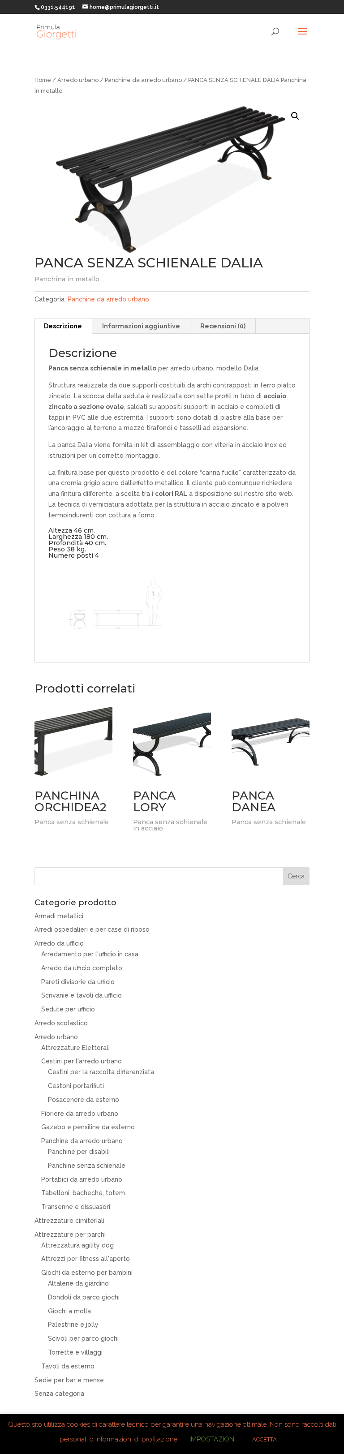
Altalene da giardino (78, 1283)
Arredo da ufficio (59, 943)
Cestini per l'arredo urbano (81, 1061)
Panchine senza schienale (86, 1165)
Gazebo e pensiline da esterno (88, 1127)
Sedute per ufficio (68, 1009)
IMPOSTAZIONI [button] (212, 1439)
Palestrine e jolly (73, 1324)
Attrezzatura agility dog (77, 1245)
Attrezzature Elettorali (75, 1047)
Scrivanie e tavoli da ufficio (81, 995)
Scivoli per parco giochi (83, 1338)
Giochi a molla (69, 1311)
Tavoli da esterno (68, 1366)
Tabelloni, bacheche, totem (83, 1192)
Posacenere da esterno (83, 1099)
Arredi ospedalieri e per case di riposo (92, 929)
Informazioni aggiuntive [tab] (141, 326)
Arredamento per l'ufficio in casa (89, 954)
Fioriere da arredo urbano (79, 1113)
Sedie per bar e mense (69, 1380)
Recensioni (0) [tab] (222, 326)
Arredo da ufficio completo (81, 968)
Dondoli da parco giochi (84, 1297)
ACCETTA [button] (264, 1439)
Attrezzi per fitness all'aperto (85, 1258)
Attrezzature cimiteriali (69, 1220)
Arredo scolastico (61, 1023)
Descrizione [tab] (63, 326)
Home (42, 80)
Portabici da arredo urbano (81, 1179)
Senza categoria (59, 1393)
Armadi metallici (58, 916)
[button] (295, 116)
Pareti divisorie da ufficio (78, 981)
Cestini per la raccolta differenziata (101, 1071)
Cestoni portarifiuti (76, 1085)
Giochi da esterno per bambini (87, 1272)
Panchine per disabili (79, 1151)
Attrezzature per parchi (70, 1234)
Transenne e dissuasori (75, 1206)
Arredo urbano (78, 80)
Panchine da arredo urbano (143, 80)
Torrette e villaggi (75, 1352)
